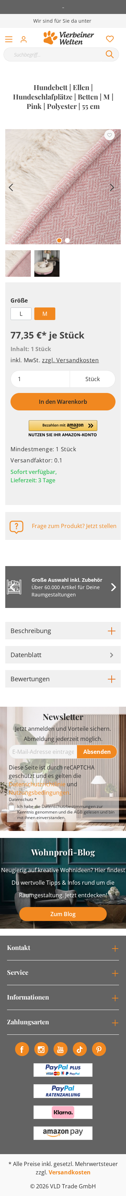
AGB (78, 812)
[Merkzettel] (107, 37)
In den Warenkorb (63, 402)
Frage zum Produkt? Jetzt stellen (74, 526)
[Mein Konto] (26, 37)
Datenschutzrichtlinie (37, 784)
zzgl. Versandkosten (70, 360)
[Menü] (9, 38)
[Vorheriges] (10, 186)
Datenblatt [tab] (25, 655)
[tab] (63, 630)
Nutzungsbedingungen (39, 792)
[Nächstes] (112, 186)
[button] (63, 428)
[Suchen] (110, 54)
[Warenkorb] (122, 31)
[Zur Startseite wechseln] (68, 38)
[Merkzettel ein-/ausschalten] (109, 135)
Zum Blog (63, 914)
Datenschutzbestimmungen (69, 806)
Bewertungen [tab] (30, 679)
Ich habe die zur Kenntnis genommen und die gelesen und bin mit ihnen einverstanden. (65, 812)
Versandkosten (70, 1172)
